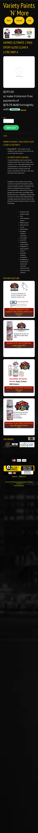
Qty (4, 118)
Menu (9, 20)
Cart (29, 20)
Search (14, 476)
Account (19, 20)
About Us (22, 476)
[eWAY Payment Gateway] (19, 474)
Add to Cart (11, 127)
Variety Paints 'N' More (19, 9)
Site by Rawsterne (19, 485)
